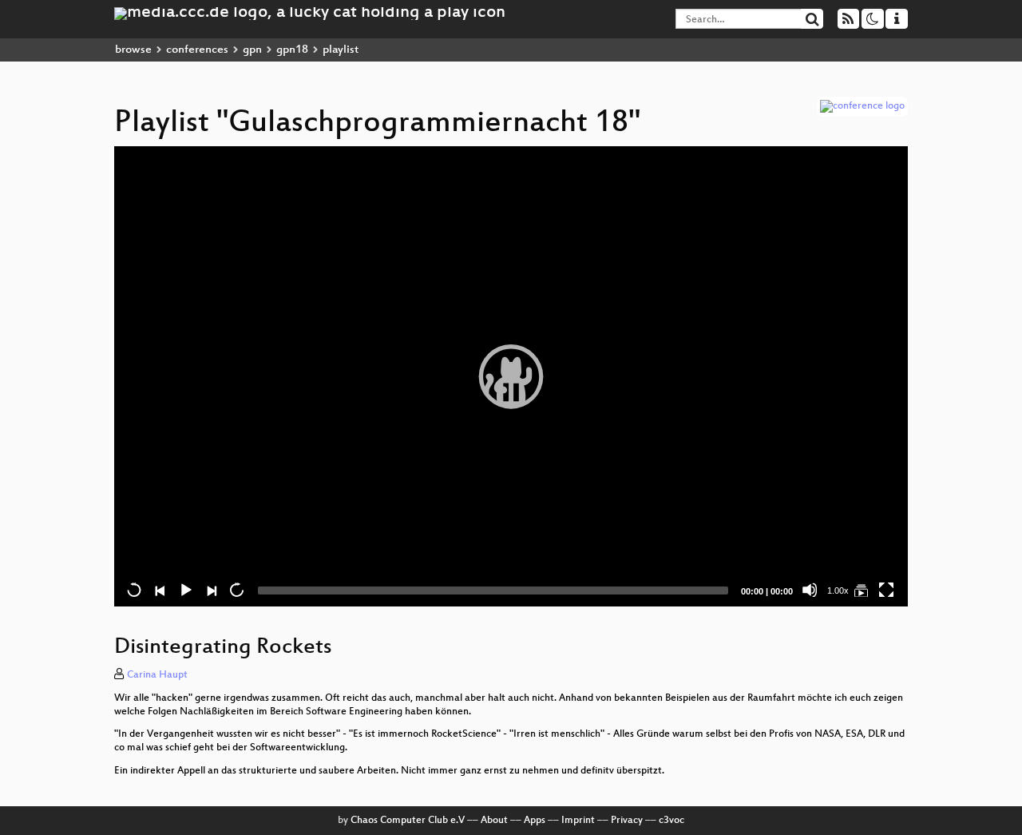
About (494, 820)
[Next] (211, 590)
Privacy (627, 820)
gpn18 (292, 50)
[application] (511, 376)
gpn (252, 50)
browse (133, 50)
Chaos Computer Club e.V (408, 820)
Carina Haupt (157, 675)
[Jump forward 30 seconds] (236, 590)
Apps (534, 820)
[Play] (511, 376)
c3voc (671, 820)
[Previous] (160, 590)
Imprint (578, 820)
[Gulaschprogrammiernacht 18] (861, 590)
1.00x (838, 590)
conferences (197, 50)
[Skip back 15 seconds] (134, 590)
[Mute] (809, 590)
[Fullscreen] (886, 590)
